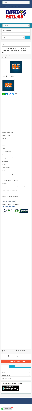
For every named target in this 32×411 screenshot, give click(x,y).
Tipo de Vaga (5, 369)
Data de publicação (6, 378)
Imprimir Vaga (13, 356)
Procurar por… (5, 366)
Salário (3, 372)
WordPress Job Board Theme (13, 407)
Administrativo (21, 350)
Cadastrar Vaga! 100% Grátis (7, 6)
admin (3, 55)
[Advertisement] (16, 114)
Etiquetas (11, 366)
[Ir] (27, 37)
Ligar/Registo (18, 6)
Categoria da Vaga (6, 375)
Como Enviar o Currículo (8, 201)
